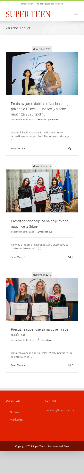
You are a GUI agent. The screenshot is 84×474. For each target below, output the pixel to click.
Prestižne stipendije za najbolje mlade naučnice (37, 294)
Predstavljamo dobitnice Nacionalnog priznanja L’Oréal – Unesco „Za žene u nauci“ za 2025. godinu (37, 66)
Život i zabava (42, 199)
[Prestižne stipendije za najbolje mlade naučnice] (42, 299)
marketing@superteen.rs (59, 410)
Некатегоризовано (42, 82)
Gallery (46, 66)
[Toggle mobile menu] (76, 13)
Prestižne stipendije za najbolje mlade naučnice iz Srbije (37, 184)
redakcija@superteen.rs (50, 3)
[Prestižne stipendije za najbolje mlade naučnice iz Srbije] (42, 191)
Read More (17, 148)
